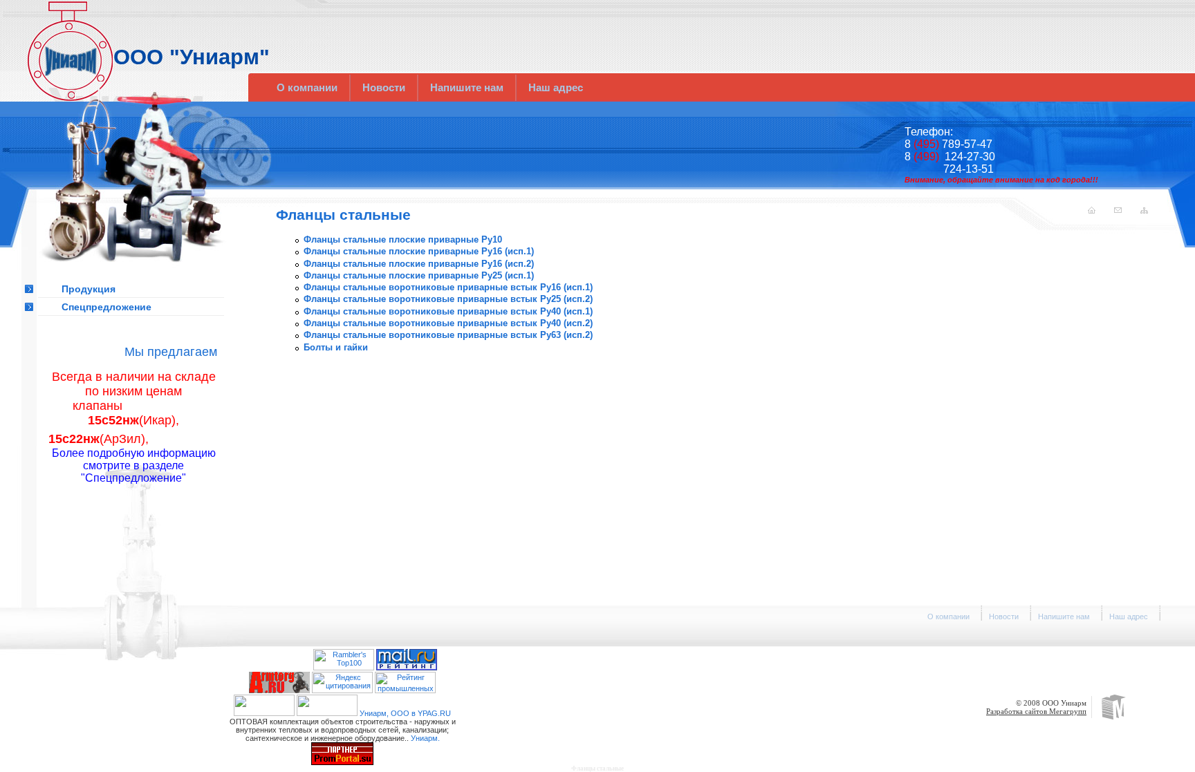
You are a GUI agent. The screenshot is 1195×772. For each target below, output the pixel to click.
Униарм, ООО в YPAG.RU (405, 713)
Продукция (88, 288)
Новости (383, 87)
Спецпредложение (106, 306)
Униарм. (425, 738)
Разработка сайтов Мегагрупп (1036, 711)
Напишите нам (466, 87)
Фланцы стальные (597, 768)
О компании (307, 87)
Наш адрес (555, 87)
